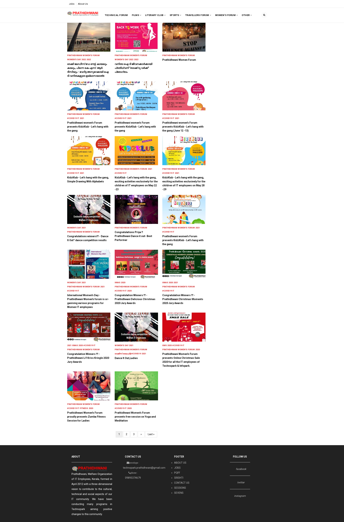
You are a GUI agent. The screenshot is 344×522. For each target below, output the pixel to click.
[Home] (83, 13)
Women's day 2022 (76, 59)
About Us (83, 4)
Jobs (71, 4)
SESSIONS (180, 487)
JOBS (177, 467)
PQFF (177, 472)
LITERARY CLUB (154, 15)
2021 (82, 118)
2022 (89, 59)
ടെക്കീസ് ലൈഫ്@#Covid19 (128, 354)
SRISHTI (178, 477)
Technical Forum (116, 15)
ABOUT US (180, 462)
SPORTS (175, 15)
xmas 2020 (120, 282)
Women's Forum (225, 15)
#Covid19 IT (73, 118)
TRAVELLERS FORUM (197, 15)
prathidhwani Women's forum (83, 55)
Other (246, 15)
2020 (129, 291)
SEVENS (178, 492)
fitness (84, 408)
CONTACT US (181, 482)
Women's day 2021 (76, 228)
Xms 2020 (167, 345)
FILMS (136, 15)
